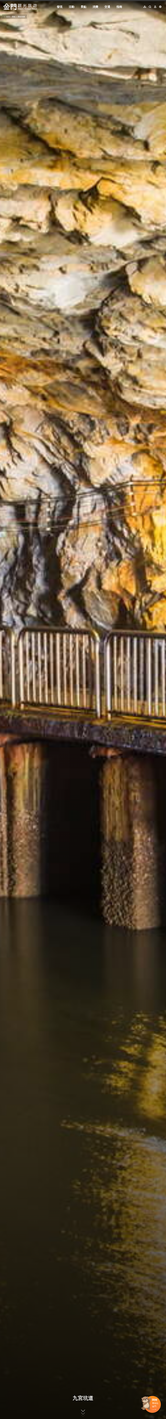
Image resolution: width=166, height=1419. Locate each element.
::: (4, 1)
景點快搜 (21, 16)
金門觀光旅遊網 (20, 6)
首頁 (8, 16)
